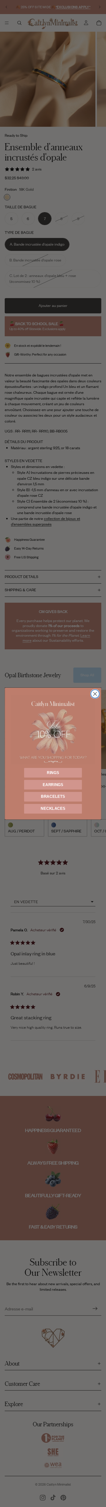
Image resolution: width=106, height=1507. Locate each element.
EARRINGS (53, 785)
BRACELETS (53, 796)
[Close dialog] (95, 694)
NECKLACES (53, 808)
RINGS (53, 773)
